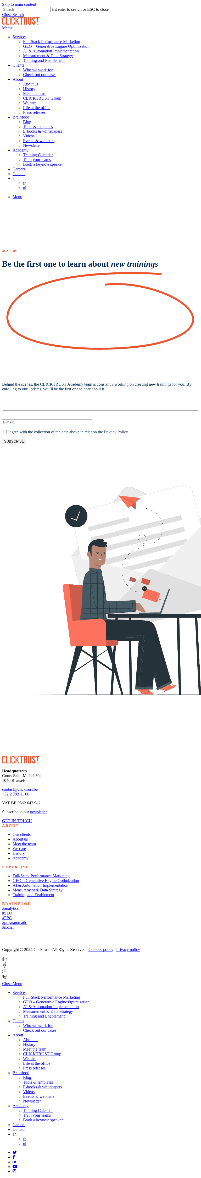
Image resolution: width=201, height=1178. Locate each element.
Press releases (34, 1068)
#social (8, 927)
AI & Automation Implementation (40, 885)
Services (19, 992)
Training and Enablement (33, 894)
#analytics (10, 908)
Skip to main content (19, 4)
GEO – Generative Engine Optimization (46, 880)
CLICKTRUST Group (42, 1054)
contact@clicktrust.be (20, 789)
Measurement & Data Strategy (38, 890)
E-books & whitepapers (42, 1087)
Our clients (22, 834)
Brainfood (21, 1073)
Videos (29, 1091)
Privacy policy (128, 949)
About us (20, 839)
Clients (18, 1021)
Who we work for (38, 1025)
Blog (27, 1077)
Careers (19, 1124)
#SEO (7, 913)
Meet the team (24, 844)
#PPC (7, 918)
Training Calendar (38, 1110)
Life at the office (36, 1063)
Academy (21, 858)
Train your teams (37, 1115)
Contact (19, 1129)
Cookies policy (100, 949)
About (18, 1035)
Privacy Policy (116, 432)
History (19, 853)
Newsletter (32, 1101)
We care (19, 848)
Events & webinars (38, 1096)
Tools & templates (38, 1082)
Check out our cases (39, 1030)
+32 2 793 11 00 (15, 794)
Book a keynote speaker (43, 1120)
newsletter (38, 812)
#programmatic (14, 922)
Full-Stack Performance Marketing (41, 876)
